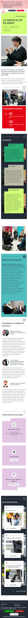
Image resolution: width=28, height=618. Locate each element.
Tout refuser (20, 611)
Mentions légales (18, 605)
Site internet (14, 460)
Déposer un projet (12, 10)
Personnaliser (14, 614)
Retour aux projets (20, 16)
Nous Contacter (4, 604)
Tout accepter (9, 611)
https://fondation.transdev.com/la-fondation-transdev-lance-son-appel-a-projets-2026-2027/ (13, 6)
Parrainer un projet (20, 10)
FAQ (2, 605)
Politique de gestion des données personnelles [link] (14, 616)
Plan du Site (17, 604)
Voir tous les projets (21, 591)
